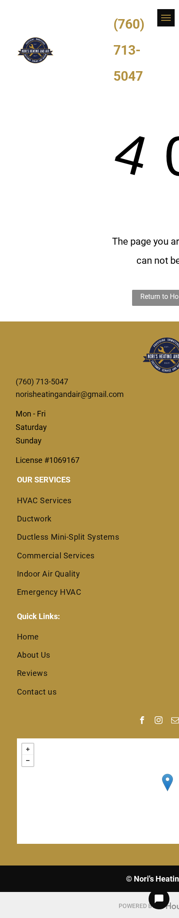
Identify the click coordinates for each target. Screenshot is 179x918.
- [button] (27, 760)
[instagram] (158, 721)
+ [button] (27, 749)
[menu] (166, 17)
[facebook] (142, 721)
